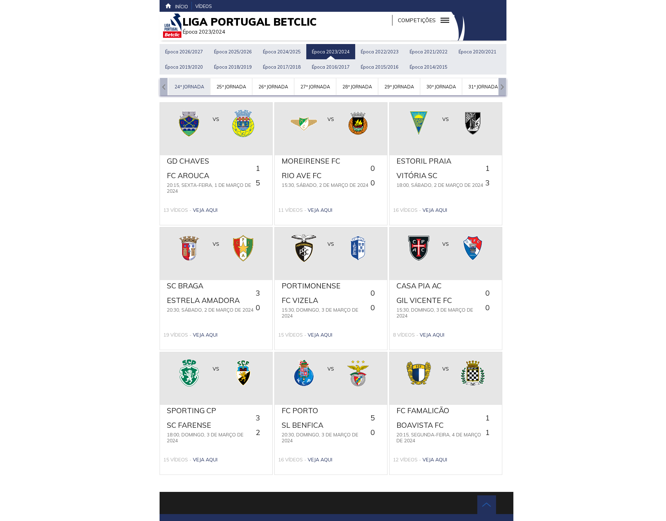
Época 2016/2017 (331, 67)
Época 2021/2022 (428, 51)
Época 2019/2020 (184, 67)
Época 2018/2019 (233, 67)
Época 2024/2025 (282, 51)
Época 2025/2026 (233, 51)
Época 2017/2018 (282, 67)
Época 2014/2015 (428, 67)
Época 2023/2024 (331, 51)
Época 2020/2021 (477, 51)
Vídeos (203, 6)
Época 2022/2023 (380, 51)
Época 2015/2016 (380, 67)
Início (181, 6)
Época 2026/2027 (184, 51)
